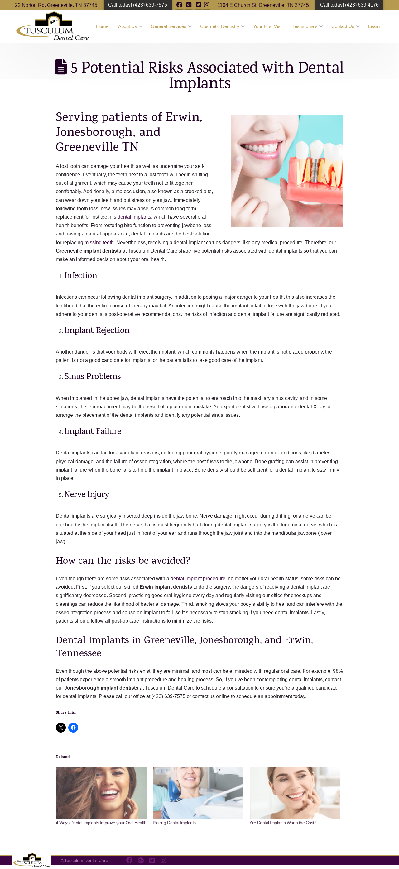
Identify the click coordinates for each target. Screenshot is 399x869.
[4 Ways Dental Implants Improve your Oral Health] (101, 793)
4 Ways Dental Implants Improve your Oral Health (101, 822)
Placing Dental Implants (174, 822)
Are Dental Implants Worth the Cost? (283, 822)
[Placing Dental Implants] (198, 793)
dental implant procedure (198, 578)
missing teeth (99, 242)
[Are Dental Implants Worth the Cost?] (295, 793)
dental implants (134, 217)
